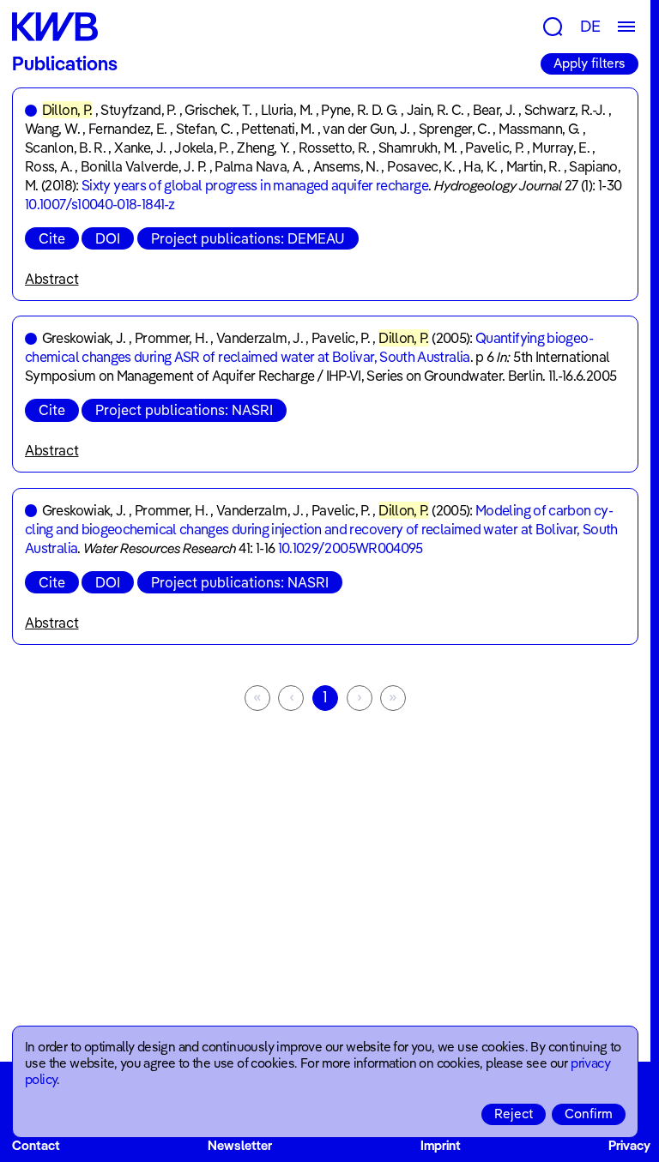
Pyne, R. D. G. (359, 109)
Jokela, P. (201, 147)
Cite (52, 238)
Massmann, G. (539, 128)
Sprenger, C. (454, 128)
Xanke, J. (140, 147)
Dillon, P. (67, 109)
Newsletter (240, 1145)
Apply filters (589, 63)
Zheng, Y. (263, 147)
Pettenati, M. (277, 128)
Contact (36, 1145)
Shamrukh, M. (417, 147)
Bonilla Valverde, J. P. (143, 166)
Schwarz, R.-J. (565, 109)
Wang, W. (52, 128)
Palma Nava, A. (259, 166)
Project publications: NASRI (184, 409)
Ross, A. (48, 166)
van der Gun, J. (366, 128)
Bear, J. (494, 109)
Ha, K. (480, 166)
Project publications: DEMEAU (248, 238)
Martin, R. (533, 166)
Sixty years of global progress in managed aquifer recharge (255, 185)
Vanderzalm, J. (259, 337)
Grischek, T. (217, 109)
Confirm (589, 1113)
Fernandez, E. (127, 128)
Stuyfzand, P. (138, 109)
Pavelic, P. (494, 147)
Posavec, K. (421, 166)
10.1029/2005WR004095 (350, 548)
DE (590, 26)
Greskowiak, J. (84, 337)
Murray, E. (560, 147)
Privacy (629, 1145)
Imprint (440, 1145)
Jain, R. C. (435, 109)
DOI (107, 238)
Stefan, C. (204, 128)
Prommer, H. (171, 337)
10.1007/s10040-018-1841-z (99, 204)
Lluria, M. (287, 109)
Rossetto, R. (334, 147)
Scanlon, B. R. (65, 147)
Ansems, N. (346, 166)
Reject (513, 1113)
